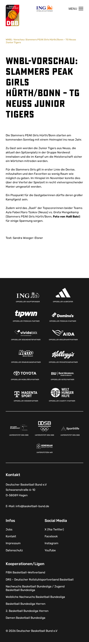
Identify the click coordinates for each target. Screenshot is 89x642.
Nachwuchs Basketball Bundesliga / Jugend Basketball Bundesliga (35, 588)
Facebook (51, 536)
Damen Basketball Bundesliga (25, 617)
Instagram (51, 543)
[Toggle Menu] (76, 8)
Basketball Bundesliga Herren (25, 603)
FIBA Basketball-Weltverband (25, 572)
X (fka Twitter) (54, 529)
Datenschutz (14, 550)
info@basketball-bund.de (32, 506)
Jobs (9, 529)
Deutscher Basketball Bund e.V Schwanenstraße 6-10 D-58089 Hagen (26, 490)
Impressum (13, 543)
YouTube (50, 550)
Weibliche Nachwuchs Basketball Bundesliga (35, 597)
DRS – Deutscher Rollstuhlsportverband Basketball (40, 579)
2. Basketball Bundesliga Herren (27, 611)
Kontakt (11, 536)
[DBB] (12, 15)
